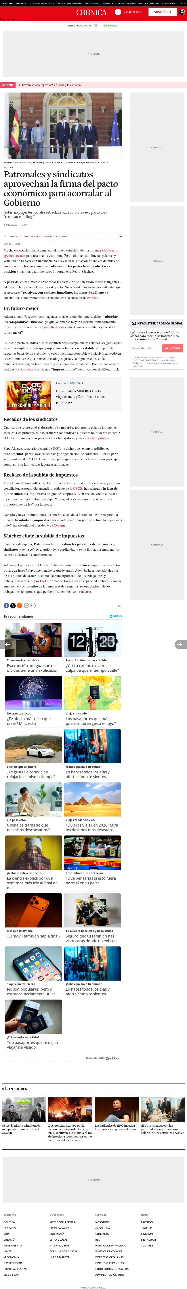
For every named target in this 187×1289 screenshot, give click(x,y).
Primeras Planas (15, 1269)
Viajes (7, 1251)
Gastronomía (13, 1263)
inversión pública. (97, 438)
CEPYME (63, 236)
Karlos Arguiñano (169, 3)
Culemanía (56, 1234)
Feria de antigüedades (149, 3)
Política (8, 167)
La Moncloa (50, 236)
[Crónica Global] (93, 12)
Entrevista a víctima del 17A (42, 3)
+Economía (11, 1257)
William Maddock (92, 3)
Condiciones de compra (112, 1269)
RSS (97, 1239)
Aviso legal (103, 1228)
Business (10, 1228)
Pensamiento (13, 1245)
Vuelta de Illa (20, 3)
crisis (88, 591)
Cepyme (59, 525)
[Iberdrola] (110, 25)
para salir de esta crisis (56, 327)
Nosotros (102, 1222)
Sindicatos (15, 236)
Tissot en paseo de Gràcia (69, 3)
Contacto (102, 1234)
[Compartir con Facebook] (6, 605)
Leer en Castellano (11, 19)
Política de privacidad (110, 1245)
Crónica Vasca (59, 1228)
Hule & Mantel (59, 1257)
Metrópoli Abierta (62, 1222)
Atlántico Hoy (59, 1245)
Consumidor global (63, 1251)
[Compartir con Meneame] (19, 605)
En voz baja (11, 1274)
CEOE (26, 236)
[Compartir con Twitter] (13, 605)
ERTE (44, 581)
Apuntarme (172, 348)
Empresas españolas (109, 1263)
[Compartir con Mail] (26, 605)
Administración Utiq (109, 1274)
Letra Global (58, 1239)
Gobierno (36, 236)
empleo (92, 297)
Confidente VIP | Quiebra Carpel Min (119, 3)
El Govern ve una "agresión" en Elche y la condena (50, 85)
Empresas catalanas (109, 1257)
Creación (10, 1239)
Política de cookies (108, 1251)
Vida (6, 1234)
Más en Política (14, 1089)
